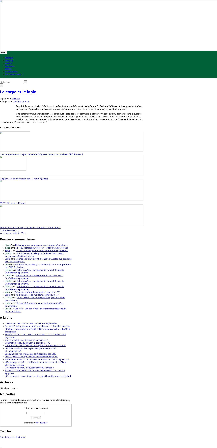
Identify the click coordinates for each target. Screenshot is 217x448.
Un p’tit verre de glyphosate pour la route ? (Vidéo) (24, 178)
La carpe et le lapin (18, 92)
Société (8, 63)
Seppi (7, 250)
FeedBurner (41, 422)
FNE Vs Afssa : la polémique (13, 203)
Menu (3, 52)
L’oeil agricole (11, 71)
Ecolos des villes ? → (9, 230)
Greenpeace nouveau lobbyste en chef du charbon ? (29, 367)
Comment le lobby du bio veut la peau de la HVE (37, 292)
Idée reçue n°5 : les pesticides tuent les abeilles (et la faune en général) (38, 376)
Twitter (16, 101)
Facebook (24, 101)
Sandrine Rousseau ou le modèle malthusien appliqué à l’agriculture (37, 359)
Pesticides (9, 66)
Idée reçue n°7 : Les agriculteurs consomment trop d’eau (31, 356)
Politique (9, 58)
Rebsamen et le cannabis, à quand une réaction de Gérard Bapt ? (30, 227)
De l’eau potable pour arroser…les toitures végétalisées (41, 245)
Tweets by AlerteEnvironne (12, 437)
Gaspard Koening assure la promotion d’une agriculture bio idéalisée (37, 326)
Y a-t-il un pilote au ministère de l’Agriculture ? (37, 294)
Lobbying (9, 60)
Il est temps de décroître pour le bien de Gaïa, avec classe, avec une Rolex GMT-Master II (41, 154)
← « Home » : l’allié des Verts (13, 233)
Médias (8, 69)
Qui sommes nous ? (14, 74)
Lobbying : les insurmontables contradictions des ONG (30, 353)
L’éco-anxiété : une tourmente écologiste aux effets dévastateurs (35, 345)
